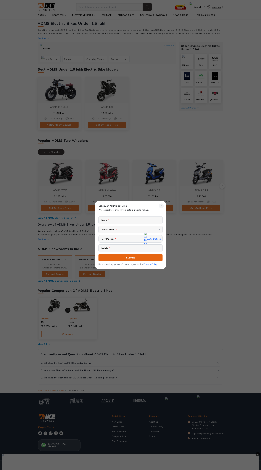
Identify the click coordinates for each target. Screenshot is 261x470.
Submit (130, 257)
